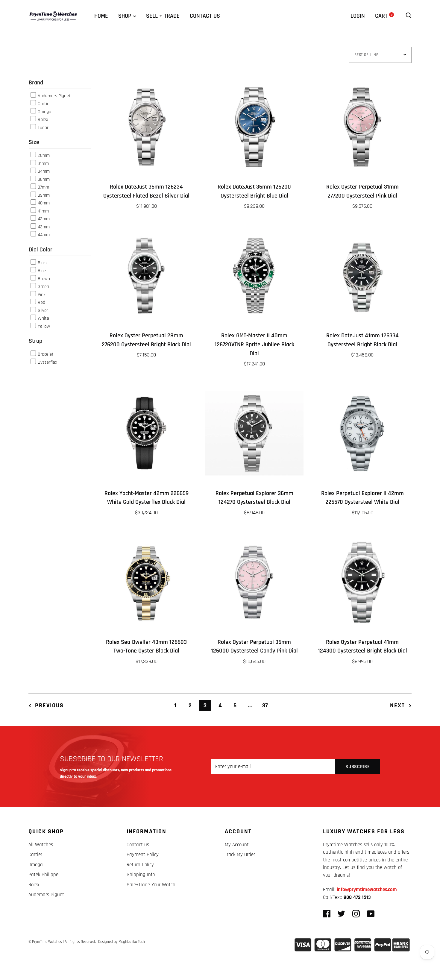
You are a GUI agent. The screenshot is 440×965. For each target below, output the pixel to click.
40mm (43, 203)
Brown (43, 278)
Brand (36, 83)
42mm (43, 219)
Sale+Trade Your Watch (151, 884)
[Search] (409, 16)
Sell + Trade (163, 16)
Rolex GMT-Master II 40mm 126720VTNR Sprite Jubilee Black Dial (254, 344)
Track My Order (240, 854)
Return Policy (140, 864)
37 (265, 705)
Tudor (42, 127)
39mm (43, 195)
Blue (41, 271)
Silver (42, 310)
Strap (35, 341)
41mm (43, 211)
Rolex (42, 119)
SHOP (124, 16)
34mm (43, 171)
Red (41, 302)
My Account (237, 844)
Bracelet (45, 354)
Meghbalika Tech (132, 941)
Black (42, 263)
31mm (43, 163)
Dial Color (40, 250)
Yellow (43, 326)
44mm (43, 235)
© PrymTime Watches (45, 941)
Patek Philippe (43, 874)
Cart (383, 16)
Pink (41, 294)
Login (358, 16)
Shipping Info (141, 874)
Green (43, 286)
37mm (43, 187)
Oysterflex (47, 362)
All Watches (40, 844)
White (43, 318)
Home (101, 16)
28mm (43, 155)
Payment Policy (143, 854)
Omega (44, 111)
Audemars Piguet (54, 95)
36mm (43, 179)
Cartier (44, 104)
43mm (43, 227)
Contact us (205, 16)
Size (34, 142)
